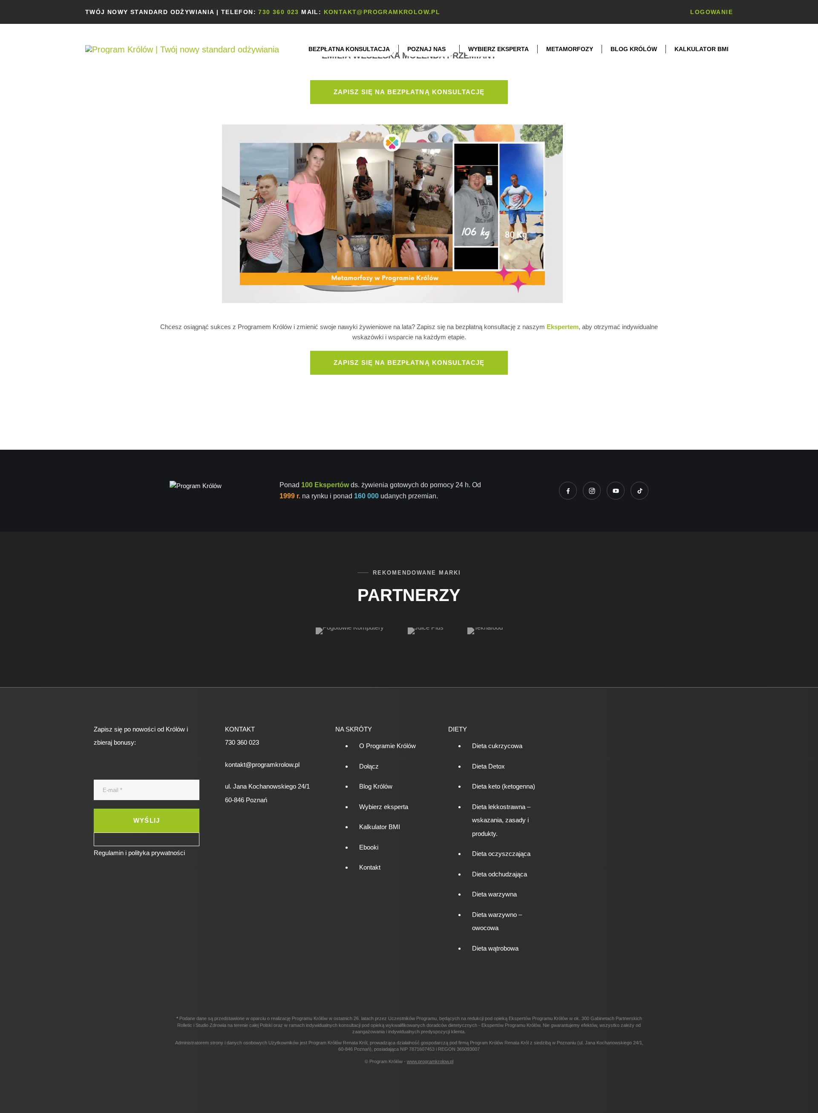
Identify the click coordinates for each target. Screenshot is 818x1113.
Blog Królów (634, 49)
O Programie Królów (387, 745)
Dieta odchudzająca (499, 874)
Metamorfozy (569, 49)
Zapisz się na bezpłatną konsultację (409, 91)
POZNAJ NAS (426, 49)
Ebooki (368, 847)
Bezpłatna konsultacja (349, 49)
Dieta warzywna (494, 894)
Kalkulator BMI (701, 49)
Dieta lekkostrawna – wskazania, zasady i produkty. (501, 820)
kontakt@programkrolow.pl (382, 12)
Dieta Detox (488, 766)
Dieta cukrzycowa (497, 745)
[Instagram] (592, 491)
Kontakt (369, 867)
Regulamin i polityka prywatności (139, 852)
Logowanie (711, 12)
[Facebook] (568, 491)
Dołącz (369, 766)
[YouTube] (616, 491)
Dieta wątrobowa (495, 948)
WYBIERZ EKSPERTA (498, 49)
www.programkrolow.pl (430, 1061)
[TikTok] (639, 491)
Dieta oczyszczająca (501, 853)
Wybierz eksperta (383, 806)
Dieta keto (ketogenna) (503, 786)
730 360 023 (278, 12)
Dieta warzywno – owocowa (497, 921)
